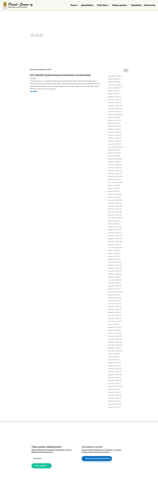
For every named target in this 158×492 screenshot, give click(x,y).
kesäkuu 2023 (113, 129)
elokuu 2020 (113, 224)
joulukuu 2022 (113, 144)
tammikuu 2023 (114, 141)
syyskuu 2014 (113, 389)
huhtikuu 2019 (113, 265)
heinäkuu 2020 (114, 227)
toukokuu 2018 (113, 280)
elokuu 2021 (112, 191)
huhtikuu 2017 (113, 307)
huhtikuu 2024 (113, 103)
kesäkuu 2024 (113, 97)
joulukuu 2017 (113, 289)
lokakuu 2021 (113, 185)
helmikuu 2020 (114, 242)
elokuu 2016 (112, 324)
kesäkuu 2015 (113, 366)
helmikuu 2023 (113, 138)
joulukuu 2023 (113, 111)
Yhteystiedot (136, 5)
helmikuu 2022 (113, 174)
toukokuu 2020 (114, 233)
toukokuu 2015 (113, 369)
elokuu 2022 (112, 156)
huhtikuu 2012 (113, 401)
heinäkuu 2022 (113, 159)
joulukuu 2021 (113, 179)
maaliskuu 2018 (114, 286)
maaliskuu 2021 (114, 206)
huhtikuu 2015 (113, 372)
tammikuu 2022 (114, 177)
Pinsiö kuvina (149, 5)
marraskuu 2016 (114, 321)
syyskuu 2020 (113, 221)
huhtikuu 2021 (113, 203)
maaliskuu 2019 (114, 268)
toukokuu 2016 (113, 333)
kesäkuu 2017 (113, 301)
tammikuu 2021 (114, 212)
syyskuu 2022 (113, 153)
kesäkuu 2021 (113, 197)
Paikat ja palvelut (119, 5)
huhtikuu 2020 (113, 236)
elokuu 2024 (112, 94)
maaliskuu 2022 (114, 171)
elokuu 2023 (112, 123)
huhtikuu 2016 (113, 336)
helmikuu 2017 (113, 312)
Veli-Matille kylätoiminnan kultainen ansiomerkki (60, 75)
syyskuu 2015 (113, 357)
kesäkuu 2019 (113, 259)
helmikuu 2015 (113, 378)
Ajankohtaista (87, 5)
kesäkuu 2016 (113, 330)
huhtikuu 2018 (113, 283)
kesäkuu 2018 (113, 277)
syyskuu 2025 (113, 82)
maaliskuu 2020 (114, 239)
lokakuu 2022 (113, 150)
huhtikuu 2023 (113, 135)
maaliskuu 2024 (114, 106)
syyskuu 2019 (113, 253)
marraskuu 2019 (114, 247)
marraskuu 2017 (114, 292)
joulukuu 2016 (113, 318)
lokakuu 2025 (113, 79)
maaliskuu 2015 (114, 375)
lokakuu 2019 (113, 250)
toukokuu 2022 (113, 165)
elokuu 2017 (112, 295)
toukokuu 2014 (113, 395)
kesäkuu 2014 (113, 392)
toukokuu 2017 (113, 304)
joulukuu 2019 (113, 245)
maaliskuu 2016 (114, 339)
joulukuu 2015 (113, 348)
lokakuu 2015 (113, 354)
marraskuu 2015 (114, 351)
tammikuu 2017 (114, 315)
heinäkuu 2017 (113, 298)
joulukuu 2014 (113, 383)
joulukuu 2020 (113, 215)
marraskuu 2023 (114, 114)
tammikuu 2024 (114, 109)
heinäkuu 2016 (113, 327)
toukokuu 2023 (113, 132)
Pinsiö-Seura (102, 5)
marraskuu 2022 (114, 147)
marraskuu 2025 (114, 76)
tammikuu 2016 (114, 345)
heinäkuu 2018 (113, 274)
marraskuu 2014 (114, 386)
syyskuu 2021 (113, 188)
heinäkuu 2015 (113, 363)
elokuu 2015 (112, 360)
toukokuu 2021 (113, 200)
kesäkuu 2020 (113, 230)
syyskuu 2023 (113, 120)
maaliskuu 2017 (114, 310)
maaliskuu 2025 (114, 85)
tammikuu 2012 (114, 404)
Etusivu (73, 5)
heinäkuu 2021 (113, 194)
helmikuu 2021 (113, 209)
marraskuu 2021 (114, 182)
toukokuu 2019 (113, 262)
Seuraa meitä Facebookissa (98, 458)
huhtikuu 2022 (113, 168)
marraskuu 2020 (114, 218)
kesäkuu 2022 (113, 162)
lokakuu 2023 (113, 117)
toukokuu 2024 (114, 100)
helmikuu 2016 (113, 342)
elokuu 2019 (112, 256)
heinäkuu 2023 (113, 126)
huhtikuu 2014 (113, 398)
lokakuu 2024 (113, 91)
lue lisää (33, 91)
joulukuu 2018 (113, 271)
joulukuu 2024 (113, 88)
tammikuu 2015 (114, 380)
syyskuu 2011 (113, 407)
